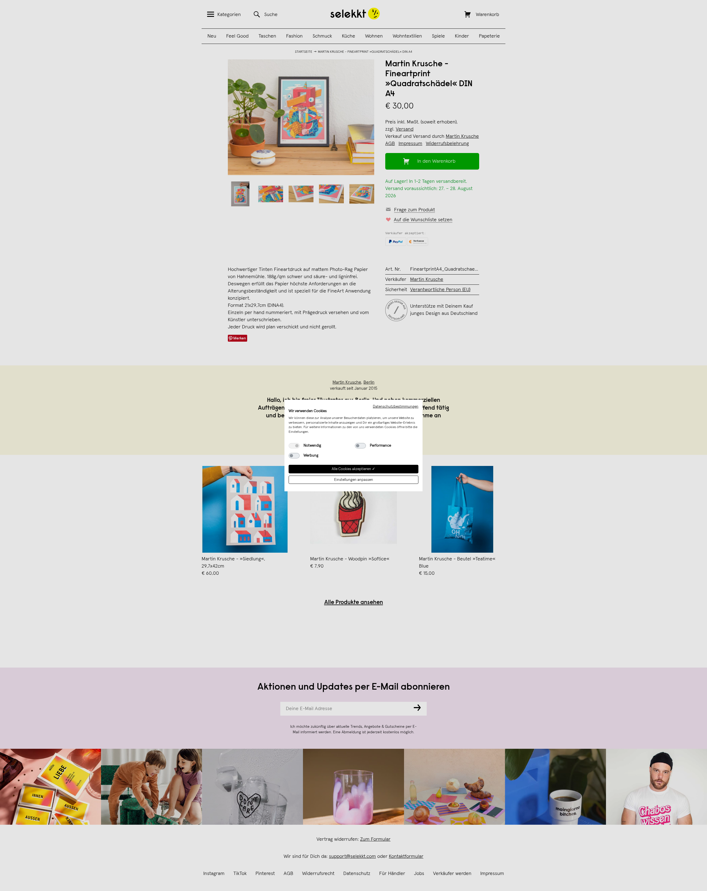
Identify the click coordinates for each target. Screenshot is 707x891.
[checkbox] (294, 446)
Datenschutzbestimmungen (395, 406)
